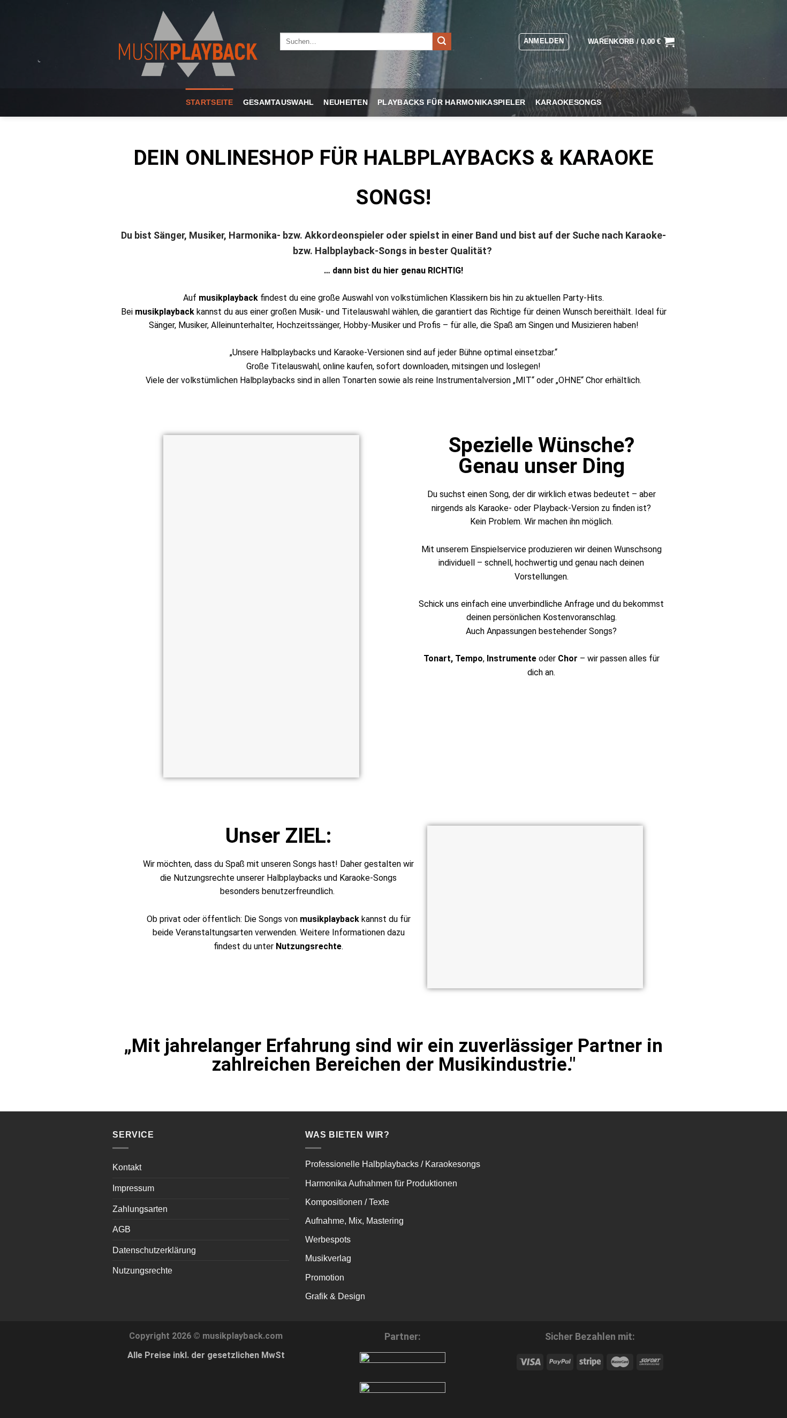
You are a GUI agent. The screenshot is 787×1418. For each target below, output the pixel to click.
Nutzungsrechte (142, 1270)
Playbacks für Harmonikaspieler (451, 102)
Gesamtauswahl (278, 102)
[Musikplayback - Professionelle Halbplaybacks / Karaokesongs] (188, 44)
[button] (544, 41)
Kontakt (126, 1167)
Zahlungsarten (140, 1209)
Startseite (209, 102)
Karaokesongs (568, 102)
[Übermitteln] (442, 42)
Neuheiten (345, 102)
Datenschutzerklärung (154, 1250)
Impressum (133, 1188)
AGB (121, 1229)
